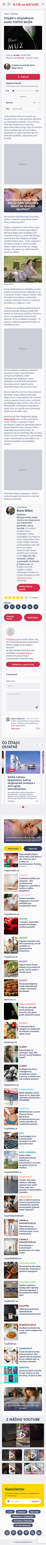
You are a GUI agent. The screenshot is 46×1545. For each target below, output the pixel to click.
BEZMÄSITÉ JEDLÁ (27, 1324)
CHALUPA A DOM (27, 1263)
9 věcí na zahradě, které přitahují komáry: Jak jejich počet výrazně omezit (29, 1011)
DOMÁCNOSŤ (25, 1177)
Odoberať (35, 1501)
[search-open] (9, 4)
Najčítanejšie (13, 848)
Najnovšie (33, 848)
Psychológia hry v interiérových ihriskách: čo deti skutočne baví (27, 1140)
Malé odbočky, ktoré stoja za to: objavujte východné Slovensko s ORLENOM (29, 1096)
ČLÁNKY (23, 1047)
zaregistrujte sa (24, 653)
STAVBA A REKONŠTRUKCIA (27, 1221)
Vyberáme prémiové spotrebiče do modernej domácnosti (30, 1311)
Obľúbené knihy (24, 577)
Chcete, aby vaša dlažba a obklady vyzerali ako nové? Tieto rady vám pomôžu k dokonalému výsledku (30, 1186)
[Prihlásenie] (4, 4)
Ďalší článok (33, 617)
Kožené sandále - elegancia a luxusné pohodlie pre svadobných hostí (29, 902)
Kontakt (22, 1512)
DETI (21, 1133)
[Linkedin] (39, 1532)
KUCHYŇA (24, 1305)
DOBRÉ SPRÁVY (26, 1089)
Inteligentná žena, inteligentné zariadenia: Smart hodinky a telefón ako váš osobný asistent (30, 1074)
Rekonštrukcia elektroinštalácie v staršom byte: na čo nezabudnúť (28, 1230)
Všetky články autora (25, 587)
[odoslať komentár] (36, 708)
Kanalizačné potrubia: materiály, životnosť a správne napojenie (30, 1268)
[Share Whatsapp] (12, 606)
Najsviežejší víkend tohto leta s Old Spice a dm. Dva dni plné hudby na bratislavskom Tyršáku (30, 859)
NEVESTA (23, 875)
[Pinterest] (26, 1532)
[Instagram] (7, 1532)
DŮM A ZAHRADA (27, 1004)
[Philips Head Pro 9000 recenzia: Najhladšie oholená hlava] (34, 1455)
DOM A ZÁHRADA (27, 1152)
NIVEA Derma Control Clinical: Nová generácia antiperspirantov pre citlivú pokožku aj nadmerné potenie (29, 1118)
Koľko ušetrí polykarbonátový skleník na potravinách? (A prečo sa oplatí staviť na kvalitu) (29, 1161)
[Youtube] (13, 1532)
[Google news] (32, 1532)
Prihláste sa (11, 639)
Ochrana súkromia (23, 1521)
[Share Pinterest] (24, 606)
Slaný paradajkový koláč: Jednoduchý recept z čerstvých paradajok (28, 987)
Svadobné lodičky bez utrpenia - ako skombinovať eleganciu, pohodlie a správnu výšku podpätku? (29, 884)
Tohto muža (10, 419)
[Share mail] (35, 606)
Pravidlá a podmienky (23, 1516)
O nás (10, 1512)
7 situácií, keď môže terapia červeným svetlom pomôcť (28, 924)
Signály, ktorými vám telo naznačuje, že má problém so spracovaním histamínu (29, 946)
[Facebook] (20, 1532)
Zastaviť (23, 96)
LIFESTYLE (14, 14)
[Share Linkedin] (29, 606)
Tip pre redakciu (23, 1525)
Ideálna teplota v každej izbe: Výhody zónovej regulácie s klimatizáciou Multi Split (28, 1290)
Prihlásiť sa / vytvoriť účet (23, 664)
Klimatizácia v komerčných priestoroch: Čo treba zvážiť (29, 1249)
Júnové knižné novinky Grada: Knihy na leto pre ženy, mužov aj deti (30, 1373)
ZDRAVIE (23, 918)
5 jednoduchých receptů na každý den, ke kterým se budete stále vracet (30, 1030)
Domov (6, 14)
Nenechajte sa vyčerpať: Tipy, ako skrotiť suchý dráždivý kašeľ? (30, 1054)
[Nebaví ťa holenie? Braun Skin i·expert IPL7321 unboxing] (12, 1468)
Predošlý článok (10, 617)
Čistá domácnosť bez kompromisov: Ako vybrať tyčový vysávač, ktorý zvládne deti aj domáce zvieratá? (30, 1356)
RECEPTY (23, 961)
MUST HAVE (24, 895)
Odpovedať (15, 729)
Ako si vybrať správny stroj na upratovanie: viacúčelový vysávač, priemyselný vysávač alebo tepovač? (29, 1205)
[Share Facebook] (6, 606)
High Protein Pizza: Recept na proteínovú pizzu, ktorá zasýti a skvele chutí (29, 968)
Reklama (35, 1512)
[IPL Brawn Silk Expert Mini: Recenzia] (34, 1468)
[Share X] (18, 606)
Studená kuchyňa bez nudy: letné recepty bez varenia (30, 1330)
